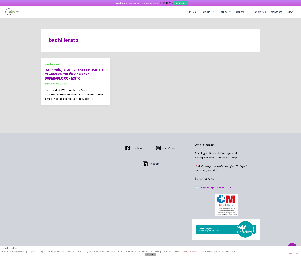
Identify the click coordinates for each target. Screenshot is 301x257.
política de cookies (191, 252)
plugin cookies (293, 253)
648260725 (166, 2)
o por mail (180, 3)
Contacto (276, 11)
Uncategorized (52, 64)
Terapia (205, 11)
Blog (290, 11)
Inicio (192, 11)
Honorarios (259, 11)
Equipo (223, 11)
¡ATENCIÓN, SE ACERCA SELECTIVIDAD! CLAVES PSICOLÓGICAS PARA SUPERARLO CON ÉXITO (74, 74)
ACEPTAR (150, 255)
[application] (212, 11)
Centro (240, 11)
